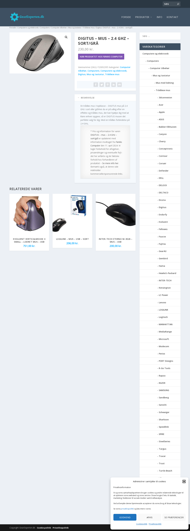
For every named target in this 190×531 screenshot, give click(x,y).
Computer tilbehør (59, 27)
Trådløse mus (88, 27)
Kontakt (172, 17)
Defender (163, 170)
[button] (184, 481)
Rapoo (162, 375)
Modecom (164, 346)
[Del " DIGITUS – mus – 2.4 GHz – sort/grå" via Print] (119, 84)
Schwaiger (164, 412)
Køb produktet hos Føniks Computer (101, 56)
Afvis (149, 517)
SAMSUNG (164, 390)
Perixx (162, 353)
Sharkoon (164, 419)
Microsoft (164, 339)
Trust (162, 463)
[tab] (105, 97)
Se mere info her (110, 163)
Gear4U (162, 251)
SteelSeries (164, 441)
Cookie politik (44, 527)
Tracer (162, 456)
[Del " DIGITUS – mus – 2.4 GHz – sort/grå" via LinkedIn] (113, 84)
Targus (162, 448)
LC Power (163, 295)
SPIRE (161, 434)
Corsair (162, 163)
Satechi (163, 404)
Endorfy (163, 214)
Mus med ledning (165, 82)
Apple (162, 112)
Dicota (162, 200)
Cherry (162, 141)
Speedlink (164, 426)
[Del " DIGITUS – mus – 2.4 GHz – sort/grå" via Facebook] (96, 84)
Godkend (124, 517)
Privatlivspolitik (155, 524)
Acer (161, 104)
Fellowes (163, 229)
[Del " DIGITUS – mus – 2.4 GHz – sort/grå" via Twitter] (101, 84)
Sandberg (164, 397)
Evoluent (163, 221)
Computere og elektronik (27, 27)
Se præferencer (174, 517)
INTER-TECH (165, 280)
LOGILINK (163, 309)
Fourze (162, 236)
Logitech (163, 317)
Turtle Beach (165, 470)
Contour (163, 156)
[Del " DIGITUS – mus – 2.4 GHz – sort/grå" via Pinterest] (107, 84)
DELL (161, 178)
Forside (126, 17)
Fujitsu (162, 243)
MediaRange (165, 331)
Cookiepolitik (141, 524)
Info (159, 17)
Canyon (163, 134)
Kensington (165, 287)
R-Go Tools (164, 368)
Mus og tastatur (74, 27)
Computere (45, 27)
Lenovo (162, 302)
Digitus (99, 27)
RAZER (162, 383)
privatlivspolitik (127, 508)
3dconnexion (165, 97)
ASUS (161, 119)
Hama (162, 265)
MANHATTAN (165, 324)
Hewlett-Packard (167, 273)
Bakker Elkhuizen (167, 126)
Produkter (142, 17)
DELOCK (163, 185)
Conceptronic (166, 148)
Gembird (163, 258)
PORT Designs (166, 361)
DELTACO (163, 192)
